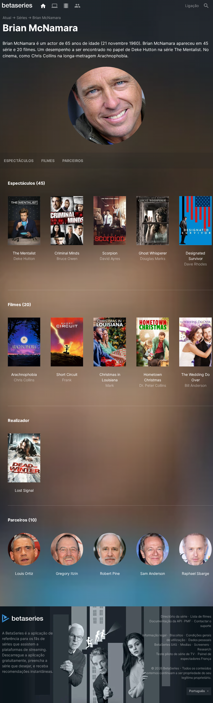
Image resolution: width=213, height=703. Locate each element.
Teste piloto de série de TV (175, 654)
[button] (24, 557)
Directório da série (174, 616)
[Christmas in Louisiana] (110, 342)
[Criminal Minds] (67, 220)
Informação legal (154, 635)
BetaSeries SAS (165, 644)
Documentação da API (165, 621)
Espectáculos (19, 160)
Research (204, 649)
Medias (185, 644)
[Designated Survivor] (195, 220)
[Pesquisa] (206, 5)
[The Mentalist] (24, 220)
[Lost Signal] (24, 457)
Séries (22, 17)
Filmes (48, 160)
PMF (187, 621)
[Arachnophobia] (24, 342)
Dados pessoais (199, 640)
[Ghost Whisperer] (152, 220)
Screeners (201, 644)
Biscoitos (176, 635)
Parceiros (72, 160)
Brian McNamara (46, 17)
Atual (7, 17)
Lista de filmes (200, 616)
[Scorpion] (110, 220)
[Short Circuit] (67, 342)
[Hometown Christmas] (152, 342)
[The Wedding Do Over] (195, 342)
